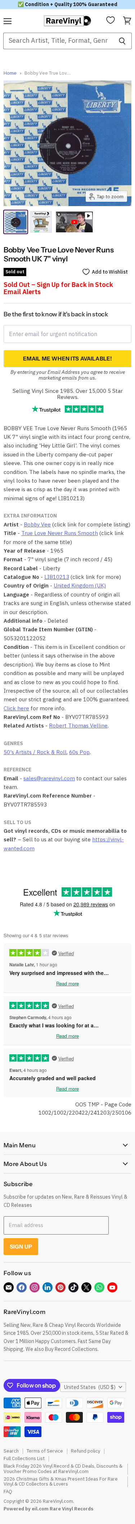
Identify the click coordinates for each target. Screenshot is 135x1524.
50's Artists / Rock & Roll (35, 752)
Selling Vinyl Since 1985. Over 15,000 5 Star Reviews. (68, 393)
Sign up (21, 1246)
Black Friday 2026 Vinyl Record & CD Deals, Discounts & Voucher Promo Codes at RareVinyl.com (63, 1468)
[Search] (122, 41)
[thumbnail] (41, 221)
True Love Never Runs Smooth (59, 533)
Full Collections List (24, 1458)
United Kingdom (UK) (80, 585)
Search (11, 1451)
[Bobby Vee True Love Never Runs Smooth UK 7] (15, 221)
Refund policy (85, 1451)
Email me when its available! (67, 358)
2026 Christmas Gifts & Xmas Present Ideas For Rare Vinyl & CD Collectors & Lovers (61, 1481)
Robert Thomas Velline (78, 725)
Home (10, 73)
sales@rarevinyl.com (49, 778)
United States (90, 1387)
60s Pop (79, 752)
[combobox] (58, 41)
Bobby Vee (37, 524)
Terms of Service (45, 1451)
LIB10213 (56, 576)
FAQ (8, 1491)
